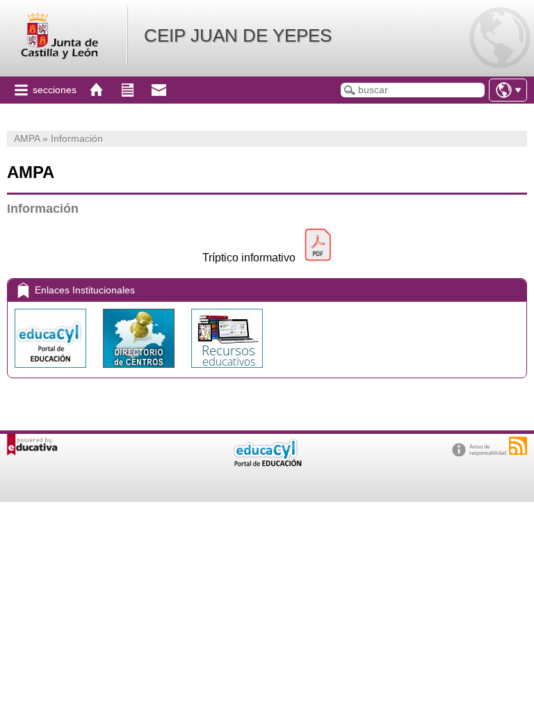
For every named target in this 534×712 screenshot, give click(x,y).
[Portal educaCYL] (52, 371)
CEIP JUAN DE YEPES (238, 35)
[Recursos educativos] (227, 371)
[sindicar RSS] (518, 446)
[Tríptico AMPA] (318, 258)
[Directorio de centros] (140, 371)
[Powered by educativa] (32, 444)
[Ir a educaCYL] (267, 463)
